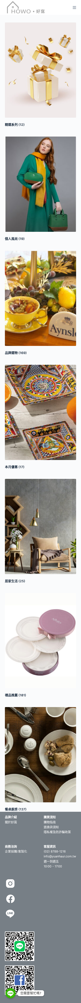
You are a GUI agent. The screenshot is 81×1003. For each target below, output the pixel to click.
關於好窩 (11, 822)
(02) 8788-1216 (55, 851)
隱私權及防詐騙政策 (57, 832)
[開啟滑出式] (74, 7)
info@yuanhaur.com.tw (60, 856)
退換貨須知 (51, 827)
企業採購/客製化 (16, 851)
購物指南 (50, 822)
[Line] (10, 993)
